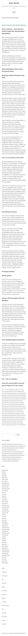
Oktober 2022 (5, 553)
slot (3, 579)
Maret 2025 (4, 499)
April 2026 (4, 475)
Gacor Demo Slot (14, 389)
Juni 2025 (4, 494)
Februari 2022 (5, 562)
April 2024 (4, 520)
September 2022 (5, 555)
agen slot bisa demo (19, 391)
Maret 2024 (4, 522)
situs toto (4, 583)
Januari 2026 (4, 481)
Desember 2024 (5, 505)
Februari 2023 (5, 546)
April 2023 (4, 542)
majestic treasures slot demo (8, 417)
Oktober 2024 (5, 509)
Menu (14, 12)
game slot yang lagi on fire (11, 411)
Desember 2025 (5, 483)
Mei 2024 (4, 518)
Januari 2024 (4, 525)
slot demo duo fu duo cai (12, 421)
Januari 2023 (4, 548)
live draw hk (4, 575)
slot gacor (4, 572)
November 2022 (5, 551)
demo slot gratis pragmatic (12, 402)
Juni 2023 (4, 538)
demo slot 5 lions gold (12, 398)
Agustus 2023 (5, 535)
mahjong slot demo (20, 415)
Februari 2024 (5, 523)
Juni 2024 (4, 516)
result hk (4, 594)
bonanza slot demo (13, 397)
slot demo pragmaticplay (10, 422)
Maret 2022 (4, 561)
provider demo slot (20, 417)
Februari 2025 (5, 501)
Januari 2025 (4, 503)
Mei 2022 (4, 557)
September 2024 (5, 511)
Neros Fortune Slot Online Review (14, 25)
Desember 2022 (5, 549)
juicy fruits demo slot (10, 413)
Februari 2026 (5, 479)
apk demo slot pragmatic (13, 395)
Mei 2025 (4, 496)
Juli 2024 (4, 514)
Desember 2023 (5, 527)
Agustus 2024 (5, 512)
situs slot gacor (5, 605)
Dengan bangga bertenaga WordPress (17, 633)
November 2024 (5, 507)
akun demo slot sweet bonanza (9, 393)
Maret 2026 (4, 477)
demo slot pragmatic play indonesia (14, 406)
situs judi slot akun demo (7, 419)
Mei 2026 (4, 473)
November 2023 (5, 529)
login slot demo (12, 415)
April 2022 (4, 559)
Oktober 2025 (5, 486)
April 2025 (4, 498)
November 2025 (5, 485)
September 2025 (5, 488)
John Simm (14, 3)
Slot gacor (4, 624)
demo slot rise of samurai (17, 408)
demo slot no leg (8, 404)
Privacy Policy (5, 633)
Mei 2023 (4, 540)
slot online (4, 590)
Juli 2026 (4, 472)
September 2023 (5, 533)
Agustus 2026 (5, 470)
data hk (3, 586)
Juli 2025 (4, 492)
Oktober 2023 (5, 531)
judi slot (4, 598)
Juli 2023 (4, 536)
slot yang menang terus (10, 424)
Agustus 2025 (5, 490)
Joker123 (4, 612)
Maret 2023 (4, 544)
